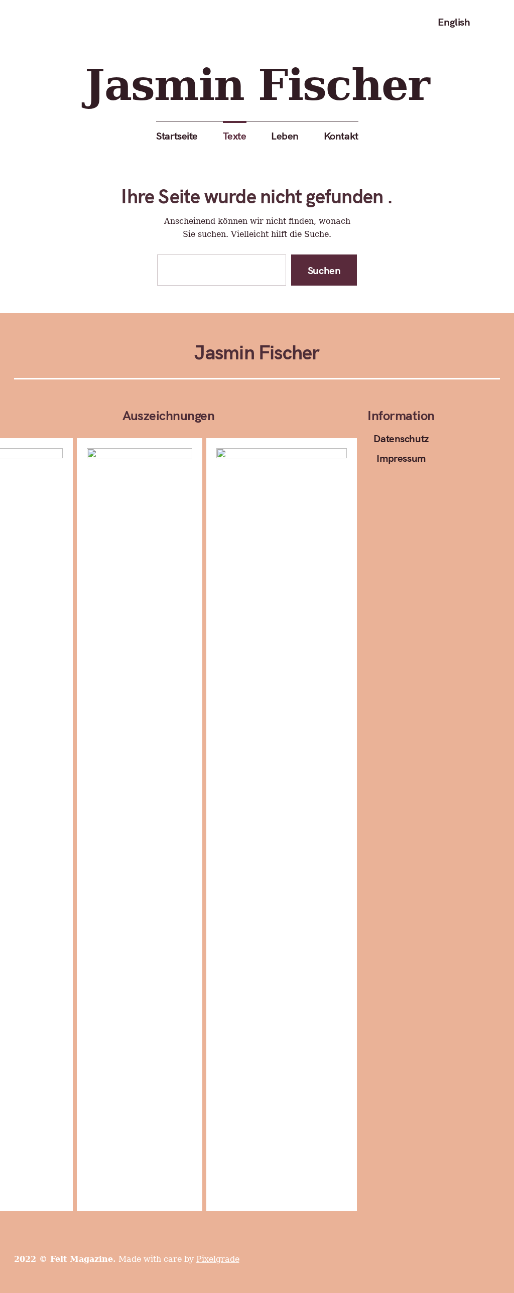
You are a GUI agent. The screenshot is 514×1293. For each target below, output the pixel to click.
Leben (285, 135)
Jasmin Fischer (257, 85)
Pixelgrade (217, 1259)
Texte (234, 135)
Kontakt (340, 135)
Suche (491, 22)
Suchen (324, 270)
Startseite (177, 135)
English (453, 21)
